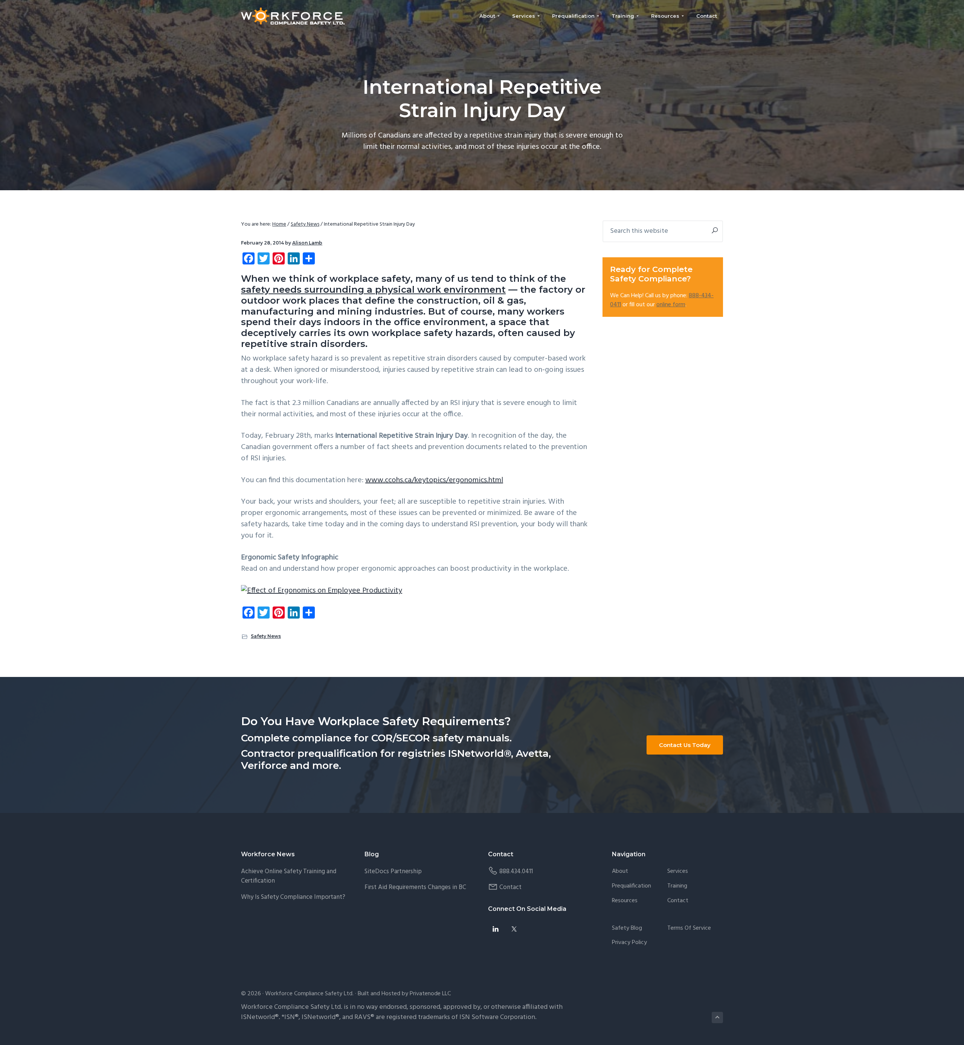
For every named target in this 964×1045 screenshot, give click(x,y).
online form (670, 305)
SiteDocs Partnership (393, 871)
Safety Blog (627, 928)
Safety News (266, 636)
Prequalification (631, 886)
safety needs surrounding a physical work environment (373, 289)
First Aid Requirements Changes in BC (415, 887)
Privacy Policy (629, 942)
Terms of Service (689, 928)
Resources (625, 901)
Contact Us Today (685, 745)
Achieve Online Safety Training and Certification (288, 876)
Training (677, 886)
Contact (510, 887)
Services (677, 871)
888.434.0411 (516, 871)
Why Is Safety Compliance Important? (293, 897)
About (620, 871)
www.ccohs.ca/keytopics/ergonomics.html (434, 480)
